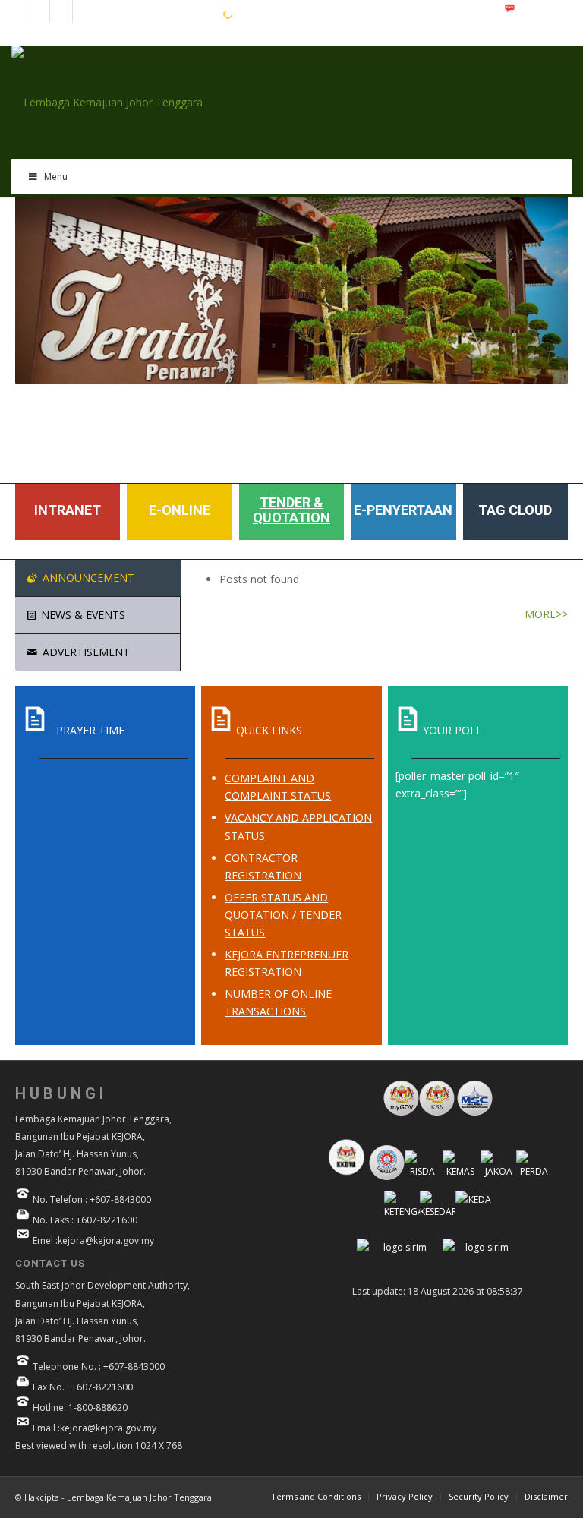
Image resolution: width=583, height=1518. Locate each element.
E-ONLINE (179, 510)
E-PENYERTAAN (403, 510)
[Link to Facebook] (16, 11)
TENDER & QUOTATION (291, 509)
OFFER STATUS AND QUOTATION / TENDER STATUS (283, 914)
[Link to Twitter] (84, 11)
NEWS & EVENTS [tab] (83, 615)
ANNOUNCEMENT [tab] (88, 577)
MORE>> (546, 614)
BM (186, 13)
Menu (56, 176)
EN (162, 13)
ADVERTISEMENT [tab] (86, 652)
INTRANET (67, 510)
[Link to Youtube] (61, 11)
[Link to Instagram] (38, 11)
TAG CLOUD (515, 510)
